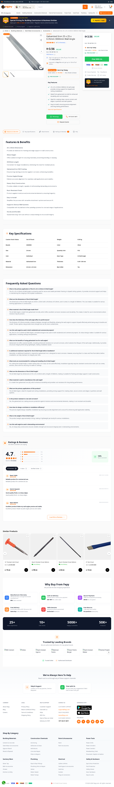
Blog (4, 709)
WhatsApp (56, 116)
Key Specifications (30, 132)
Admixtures (34, 748)
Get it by (10, 565)
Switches (61, 769)
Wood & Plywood (8, 751)
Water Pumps (35, 775)
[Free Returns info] (54, 54)
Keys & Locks (90, 775)
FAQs (41, 712)
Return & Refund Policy (28, 709)
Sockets (60, 772)
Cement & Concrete (8, 743)
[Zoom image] (41, 67)
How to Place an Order (46, 718)
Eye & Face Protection (92, 763)
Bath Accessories (8, 766)
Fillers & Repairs (35, 754)
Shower (5, 769)
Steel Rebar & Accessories (10, 745)
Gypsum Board (7, 748)
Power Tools (90, 738)
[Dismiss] (109, 20)
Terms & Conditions (27, 712)
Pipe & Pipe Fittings (36, 763)
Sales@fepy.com (63, 715)
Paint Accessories (63, 745)
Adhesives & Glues (36, 745)
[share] (41, 40)
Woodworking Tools (92, 751)
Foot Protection (90, 766)
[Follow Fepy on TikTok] (97, 721)
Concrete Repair (35, 751)
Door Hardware (90, 772)
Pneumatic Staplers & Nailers (95, 754)
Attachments (45, 132)
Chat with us (43, 709)
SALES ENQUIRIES (63, 712)
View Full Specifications (55, 109)
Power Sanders (90, 748)
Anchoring (34, 743)
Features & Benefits (12, 132)
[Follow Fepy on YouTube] (102, 721)
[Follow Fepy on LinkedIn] (92, 721)
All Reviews (11, 468)
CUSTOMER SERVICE (64, 718)
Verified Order (36, 468)
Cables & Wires (62, 763)
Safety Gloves (90, 769)
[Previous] (5, 553)
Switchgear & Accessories (66, 766)
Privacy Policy (25, 707)
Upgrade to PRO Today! (92, 85)
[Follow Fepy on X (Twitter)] (83, 721)
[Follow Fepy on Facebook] (79, 721)
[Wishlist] (41, 35)
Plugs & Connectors (64, 775)
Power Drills (89, 743)
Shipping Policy (26, 715)
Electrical (61, 759)
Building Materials (9, 738)
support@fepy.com (64, 709)
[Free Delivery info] (60, 76)
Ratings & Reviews (62, 132)
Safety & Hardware (92, 759)
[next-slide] (108, 652)
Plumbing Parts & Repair (38, 766)
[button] (55, 42)
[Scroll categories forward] (97, 13)
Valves (32, 769)
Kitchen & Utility (7, 772)
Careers (5, 712)
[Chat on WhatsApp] (3, 782)
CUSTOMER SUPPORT (64, 707)
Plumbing (34, 759)
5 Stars (23, 468)
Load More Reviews (56, 517)
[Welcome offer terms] (61, 59)
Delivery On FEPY (45, 721)
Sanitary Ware (8, 759)
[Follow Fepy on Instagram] (88, 721)
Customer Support (45, 707)
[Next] (41, 51)
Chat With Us (97, 59)
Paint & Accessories (65, 738)
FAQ (76, 132)
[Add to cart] (26, 570)
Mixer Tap (6, 763)
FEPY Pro (42, 715)
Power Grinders (90, 745)
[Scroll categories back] (14, 13)
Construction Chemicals (39, 738)
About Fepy (6, 707)
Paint (59, 743)
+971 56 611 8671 (63, 721)
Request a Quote (106, 13)
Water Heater (35, 772)
